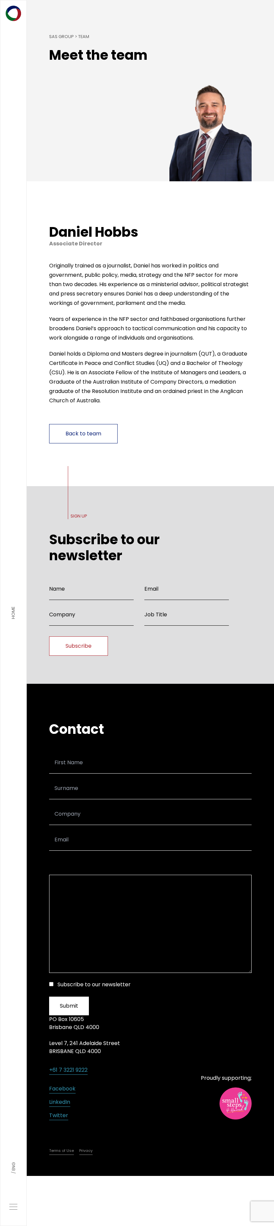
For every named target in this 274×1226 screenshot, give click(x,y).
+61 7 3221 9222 (68, 1070)
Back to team (83, 433)
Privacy (86, 1150)
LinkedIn (59, 1102)
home (13, 613)
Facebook (62, 1088)
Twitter (58, 1115)
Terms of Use (61, 1150)
